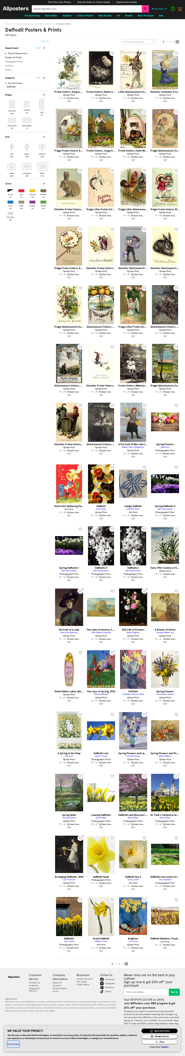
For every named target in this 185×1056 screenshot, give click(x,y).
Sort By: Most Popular (133, 42)
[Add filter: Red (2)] (21, 190)
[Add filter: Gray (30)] (21, 201)
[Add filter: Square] (27, 104)
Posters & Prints (63, 24)
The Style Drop (32, 15)
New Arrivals (105, 15)
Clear (38, 78)
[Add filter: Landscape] (12, 120)
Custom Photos (85, 15)
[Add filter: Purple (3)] (32, 201)
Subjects (9, 24)
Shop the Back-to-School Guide (93, 2)
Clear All (45, 41)
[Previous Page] (163, 42)
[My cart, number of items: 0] (179, 9)
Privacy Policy (13, 1044)
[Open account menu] (166, 8)
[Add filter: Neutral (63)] (10, 213)
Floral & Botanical (24, 24)
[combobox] (87, 8)
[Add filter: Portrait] (12, 104)
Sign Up (174, 992)
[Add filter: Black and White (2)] (10, 190)
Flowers (38, 24)
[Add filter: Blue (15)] (10, 201)
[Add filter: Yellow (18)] (32, 190)
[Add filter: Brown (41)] (43, 190)
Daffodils (49, 24)
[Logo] (16, 9)
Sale (161, 15)
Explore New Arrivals (126, 2)
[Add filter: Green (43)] (43, 201)
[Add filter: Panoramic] (27, 120)
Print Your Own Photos (59, 2)
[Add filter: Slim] (41, 104)
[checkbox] (11, 149)
